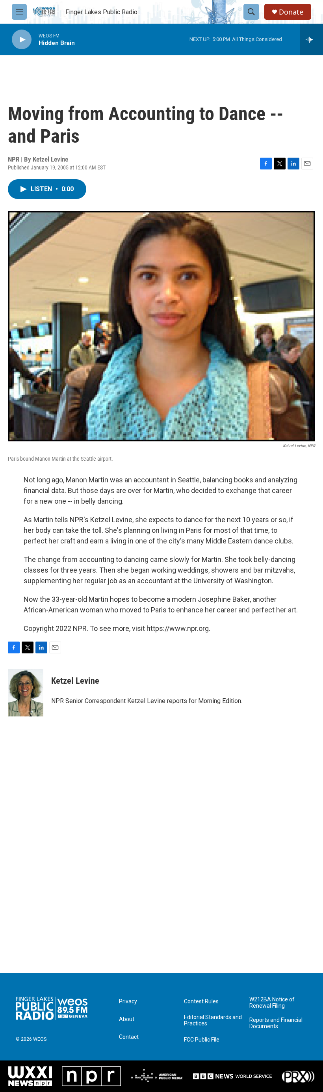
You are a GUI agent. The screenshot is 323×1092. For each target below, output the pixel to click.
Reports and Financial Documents (276, 1023)
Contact (129, 1037)
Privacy (128, 1002)
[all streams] (311, 39)
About (126, 1019)
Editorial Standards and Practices (213, 1020)
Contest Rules (201, 1002)
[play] (21, 39)
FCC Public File (201, 1040)
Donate (291, 12)
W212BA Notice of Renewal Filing (272, 1003)
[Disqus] (161, 866)
